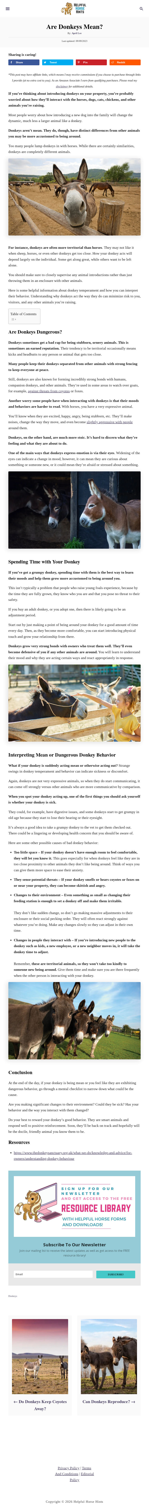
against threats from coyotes (49, 391)
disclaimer (62, 86)
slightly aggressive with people (110, 422)
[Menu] (7, 9)
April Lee (77, 33)
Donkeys (12, 1296)
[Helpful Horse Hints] (74, 8)
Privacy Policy (68, 1468)
